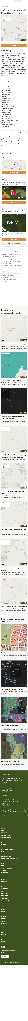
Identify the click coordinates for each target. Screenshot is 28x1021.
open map (14, 45)
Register (14, 239)
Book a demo (14, 202)
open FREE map (14, 172)
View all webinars (14, 243)
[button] (26, 2)
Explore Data (4, 6)
